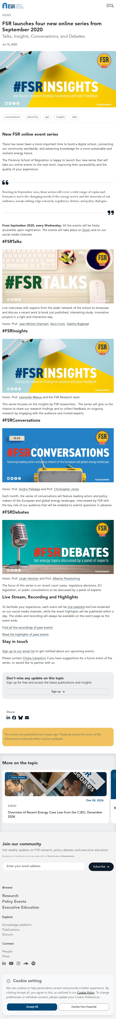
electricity (32, 117)
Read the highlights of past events (25, 634)
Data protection (68, 856)
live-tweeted (76, 607)
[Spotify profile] (33, 963)
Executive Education (20, 908)
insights (60, 117)
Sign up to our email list (18, 651)
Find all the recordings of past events (27, 627)
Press (6, 956)
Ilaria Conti (57, 324)
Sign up (56, 691)
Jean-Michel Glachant (33, 324)
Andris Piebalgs (29, 489)
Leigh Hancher (29, 578)
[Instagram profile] (18, 963)
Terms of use (52, 856)
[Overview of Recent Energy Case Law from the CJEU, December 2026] (56, 784)
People (7, 951)
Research (10, 896)
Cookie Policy (85, 992)
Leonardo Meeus (30, 397)
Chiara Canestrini (34, 658)
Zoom (86, 230)
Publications (10, 929)
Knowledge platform (17, 925)
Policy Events (14, 902)
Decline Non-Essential (83, 1007)
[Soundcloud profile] (25, 963)
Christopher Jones (66, 489)
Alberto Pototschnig (66, 578)
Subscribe (99, 866)
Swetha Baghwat (78, 324)
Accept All (32, 1007)
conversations (12, 117)
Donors (7, 934)
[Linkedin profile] (4, 963)
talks (74, 117)
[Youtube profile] (11, 963)
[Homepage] (12, 5)
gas (47, 117)
